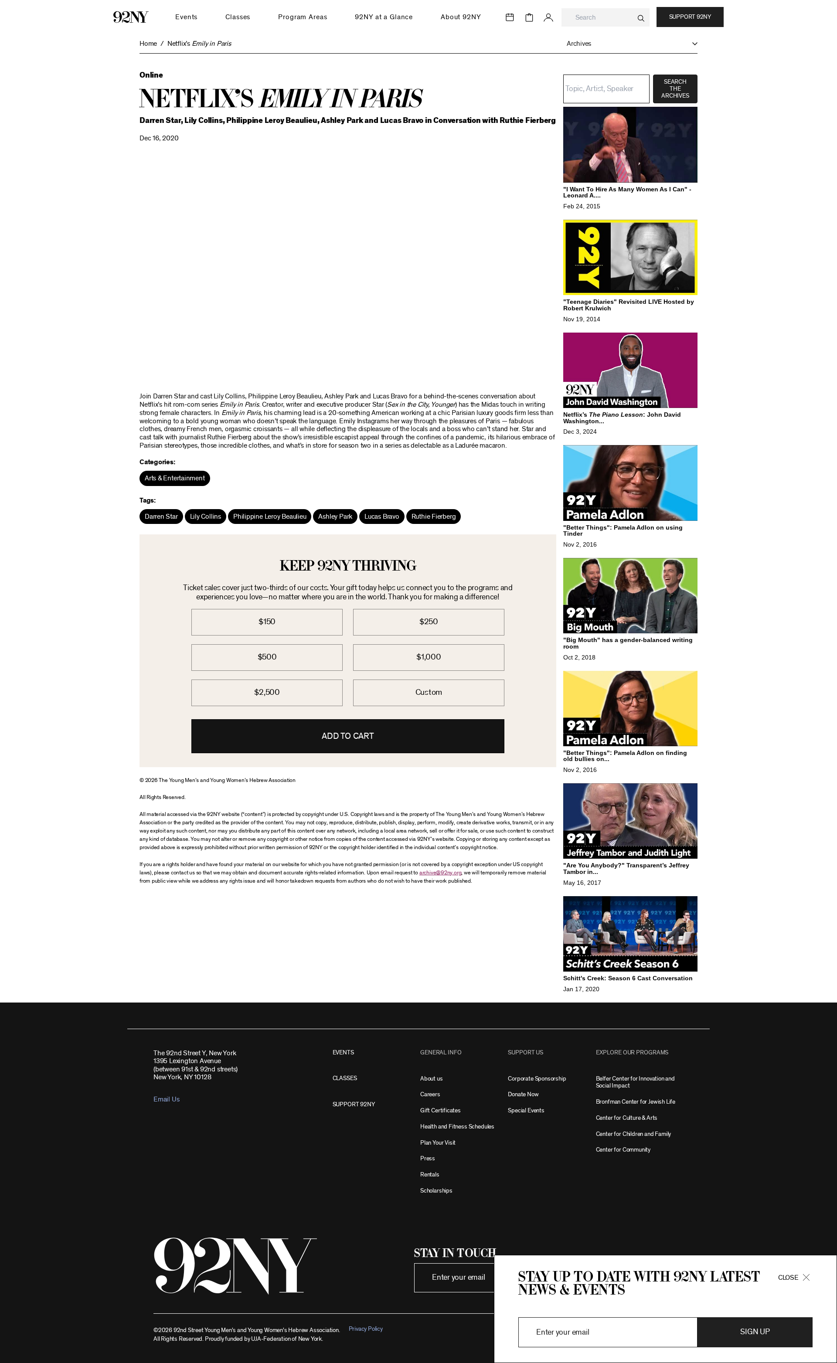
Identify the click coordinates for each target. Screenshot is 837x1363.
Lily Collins (205, 516)
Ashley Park (335, 516)
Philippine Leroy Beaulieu (269, 516)
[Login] (548, 17)
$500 (267, 657)
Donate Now (523, 1094)
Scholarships (436, 1190)
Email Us (166, 1099)
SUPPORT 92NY (354, 1104)
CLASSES (345, 1078)
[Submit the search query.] (641, 18)
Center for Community (623, 1149)
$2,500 (267, 692)
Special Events (526, 1110)
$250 (428, 622)
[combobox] (605, 17)
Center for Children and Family (633, 1134)
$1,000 (428, 657)
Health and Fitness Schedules (457, 1126)
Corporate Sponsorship (537, 1078)
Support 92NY (690, 17)
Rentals (429, 1174)
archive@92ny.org (440, 873)
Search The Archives (675, 89)
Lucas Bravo (381, 516)
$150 (267, 622)
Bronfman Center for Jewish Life (635, 1101)
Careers (430, 1094)
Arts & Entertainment (175, 478)
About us (431, 1078)
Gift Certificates (440, 1110)
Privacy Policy (366, 1329)
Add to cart (348, 736)
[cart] (529, 17)
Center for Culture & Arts (627, 1118)
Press (427, 1158)
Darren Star (161, 516)
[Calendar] (510, 17)
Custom (428, 692)
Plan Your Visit (438, 1142)
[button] (628, 43)
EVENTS (343, 1052)
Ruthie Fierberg (434, 516)
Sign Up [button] (754, 1332)
